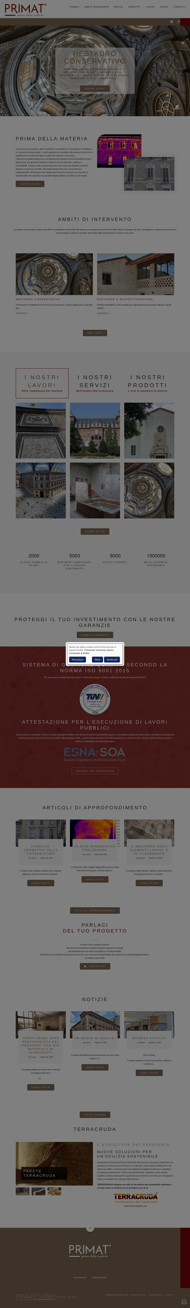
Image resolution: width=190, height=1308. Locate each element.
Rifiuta (97, 659)
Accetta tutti (112, 659)
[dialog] (95, 654)
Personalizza (77, 659)
